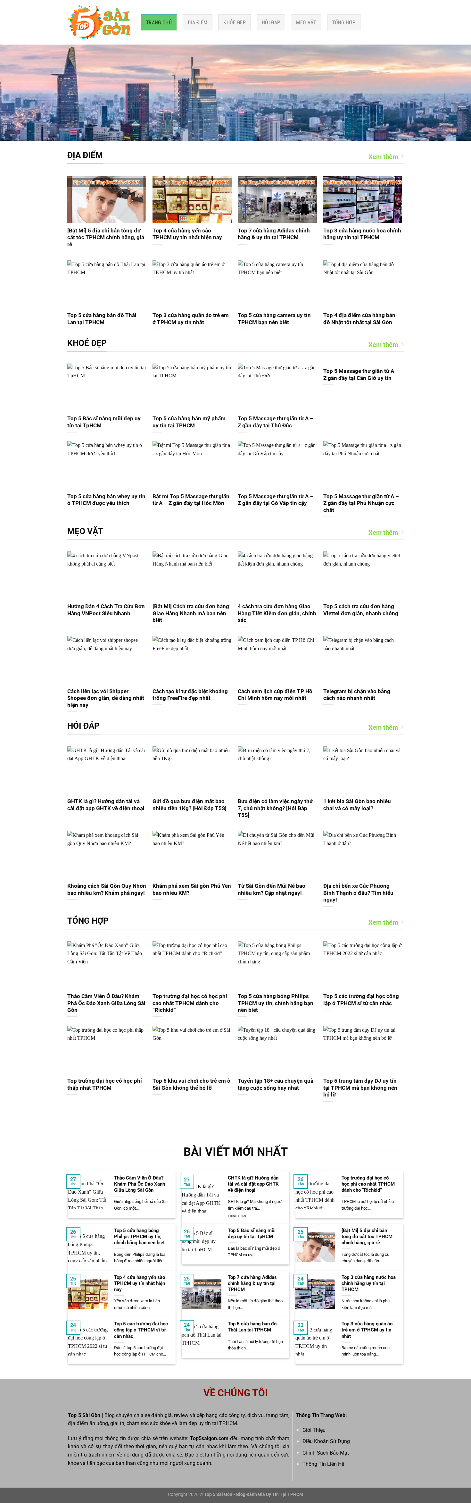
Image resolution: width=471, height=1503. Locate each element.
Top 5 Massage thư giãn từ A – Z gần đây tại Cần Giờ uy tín (361, 374)
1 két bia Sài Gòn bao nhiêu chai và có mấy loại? (357, 804)
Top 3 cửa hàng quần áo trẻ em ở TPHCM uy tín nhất (191, 318)
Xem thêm (383, 157)
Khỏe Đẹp (234, 23)
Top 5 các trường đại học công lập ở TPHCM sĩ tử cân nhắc (361, 999)
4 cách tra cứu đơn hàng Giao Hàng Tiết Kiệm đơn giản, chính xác (277, 613)
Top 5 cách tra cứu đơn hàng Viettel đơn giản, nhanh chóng (360, 610)
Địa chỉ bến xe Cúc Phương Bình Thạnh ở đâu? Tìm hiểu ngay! (358, 893)
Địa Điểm (198, 23)
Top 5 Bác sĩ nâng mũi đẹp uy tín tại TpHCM (104, 422)
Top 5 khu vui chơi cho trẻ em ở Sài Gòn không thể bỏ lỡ (191, 1084)
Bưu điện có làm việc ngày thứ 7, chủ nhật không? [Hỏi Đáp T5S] (275, 808)
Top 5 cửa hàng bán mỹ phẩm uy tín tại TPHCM (189, 422)
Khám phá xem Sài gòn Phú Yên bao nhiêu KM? (192, 889)
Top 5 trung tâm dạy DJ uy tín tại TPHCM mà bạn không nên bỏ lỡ (360, 1088)
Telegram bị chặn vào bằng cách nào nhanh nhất (356, 694)
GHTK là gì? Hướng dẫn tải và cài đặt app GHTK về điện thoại (106, 804)
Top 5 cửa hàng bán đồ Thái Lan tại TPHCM (101, 318)
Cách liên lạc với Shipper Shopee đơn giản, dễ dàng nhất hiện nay (105, 698)
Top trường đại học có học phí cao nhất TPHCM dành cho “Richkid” (190, 1003)
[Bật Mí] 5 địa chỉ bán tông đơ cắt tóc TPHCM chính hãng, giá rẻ (105, 238)
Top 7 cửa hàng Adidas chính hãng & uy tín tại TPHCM (274, 234)
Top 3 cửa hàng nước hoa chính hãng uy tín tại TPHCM (362, 234)
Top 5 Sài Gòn (84, 1415)
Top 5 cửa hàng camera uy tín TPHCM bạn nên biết (274, 318)
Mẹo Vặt (306, 23)
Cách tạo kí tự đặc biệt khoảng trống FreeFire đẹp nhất (190, 694)
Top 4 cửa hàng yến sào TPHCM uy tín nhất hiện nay (187, 234)
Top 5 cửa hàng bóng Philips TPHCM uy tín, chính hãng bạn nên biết (275, 1003)
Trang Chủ (159, 23)
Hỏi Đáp (271, 23)
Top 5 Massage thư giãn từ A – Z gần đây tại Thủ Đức (275, 422)
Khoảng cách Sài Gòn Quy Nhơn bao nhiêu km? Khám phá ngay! (106, 889)
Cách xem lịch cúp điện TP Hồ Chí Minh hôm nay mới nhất (275, 694)
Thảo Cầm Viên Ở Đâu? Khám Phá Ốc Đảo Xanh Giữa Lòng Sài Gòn (106, 1003)
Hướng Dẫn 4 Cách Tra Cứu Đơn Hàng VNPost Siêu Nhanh (106, 610)
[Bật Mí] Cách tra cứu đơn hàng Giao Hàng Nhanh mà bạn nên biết (191, 613)
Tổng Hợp (344, 23)
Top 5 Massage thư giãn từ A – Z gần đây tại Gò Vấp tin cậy (275, 500)
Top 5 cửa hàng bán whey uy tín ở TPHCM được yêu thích (106, 500)
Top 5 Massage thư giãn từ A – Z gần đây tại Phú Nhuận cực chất (361, 503)
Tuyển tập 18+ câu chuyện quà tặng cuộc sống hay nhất (275, 1084)
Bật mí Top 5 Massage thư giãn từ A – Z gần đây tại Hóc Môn (191, 500)
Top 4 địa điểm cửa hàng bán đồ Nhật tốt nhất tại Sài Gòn (359, 318)
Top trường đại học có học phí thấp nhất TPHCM (104, 1084)
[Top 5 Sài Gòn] (99, 22)
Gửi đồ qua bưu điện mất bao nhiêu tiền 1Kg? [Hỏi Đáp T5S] (190, 804)
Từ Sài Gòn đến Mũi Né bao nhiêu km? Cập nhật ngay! (271, 889)
